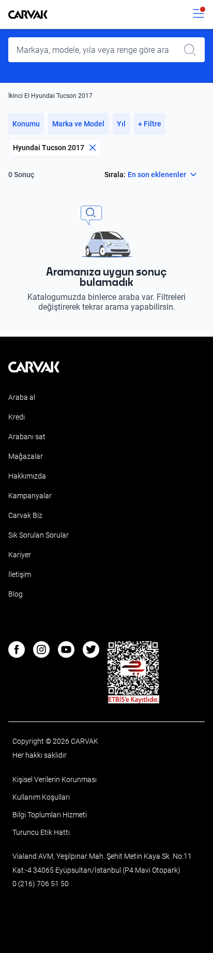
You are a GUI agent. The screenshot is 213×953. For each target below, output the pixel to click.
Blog (15, 594)
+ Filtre (149, 124)
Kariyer (19, 555)
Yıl (121, 124)
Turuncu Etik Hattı (41, 832)
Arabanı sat (26, 436)
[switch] (198, 14)
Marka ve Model (78, 124)
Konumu (26, 124)
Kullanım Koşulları (41, 797)
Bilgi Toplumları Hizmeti (49, 815)
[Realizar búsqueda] (192, 50)
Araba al (21, 397)
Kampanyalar (30, 496)
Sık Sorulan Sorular (38, 535)
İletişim (19, 574)
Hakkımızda (27, 476)
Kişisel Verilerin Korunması (54, 779)
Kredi (16, 417)
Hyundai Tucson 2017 (48, 147)
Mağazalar (25, 456)
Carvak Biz (25, 515)
